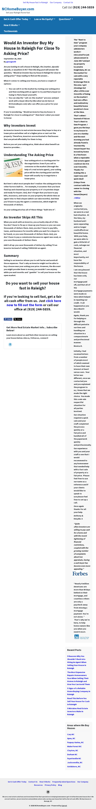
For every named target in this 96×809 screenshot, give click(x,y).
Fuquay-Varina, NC (75, 742)
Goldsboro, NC (74, 766)
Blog (60, 785)
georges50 (11, 61)
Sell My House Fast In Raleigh (35, 2)
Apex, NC (71, 738)
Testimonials (11, 31)
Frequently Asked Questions (63, 782)
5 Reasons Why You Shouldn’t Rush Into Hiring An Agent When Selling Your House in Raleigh (76, 662)
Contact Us (68, 2)
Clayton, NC (72, 750)
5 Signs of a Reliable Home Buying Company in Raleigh (78, 691)
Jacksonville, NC (74, 762)
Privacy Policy (50, 785)
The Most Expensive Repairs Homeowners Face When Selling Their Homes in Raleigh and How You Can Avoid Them (78, 678)
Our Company (56, 2)
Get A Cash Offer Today (17, 782)
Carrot (64, 805)
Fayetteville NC (74, 758)
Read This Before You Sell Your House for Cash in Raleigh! (78, 701)
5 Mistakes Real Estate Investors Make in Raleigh (77, 711)
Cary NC (70, 734)
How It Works (11, 25)
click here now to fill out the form (34, 303)
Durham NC (72, 754)
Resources (38, 785)
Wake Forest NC (74, 746)
